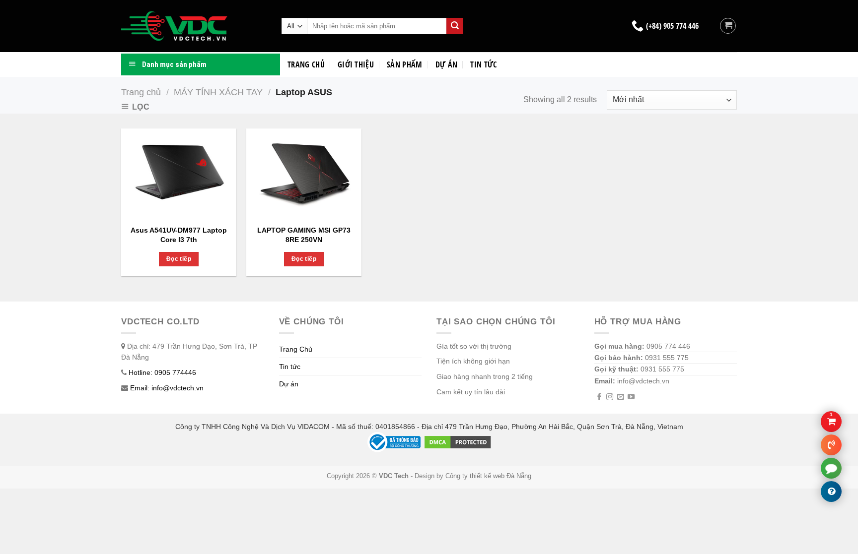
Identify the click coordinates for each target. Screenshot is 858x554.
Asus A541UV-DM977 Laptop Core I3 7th (179, 235)
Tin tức (483, 64)
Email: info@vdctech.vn (167, 388)
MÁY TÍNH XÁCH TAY (218, 92)
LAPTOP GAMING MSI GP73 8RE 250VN (304, 235)
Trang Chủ (295, 349)
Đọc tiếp (178, 259)
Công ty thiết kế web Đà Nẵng (488, 476)
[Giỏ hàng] (728, 26)
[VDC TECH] (175, 26)
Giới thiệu (356, 64)
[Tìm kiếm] (454, 26)
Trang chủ (306, 64)
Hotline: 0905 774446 (162, 372)
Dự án (446, 64)
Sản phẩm (405, 64)
